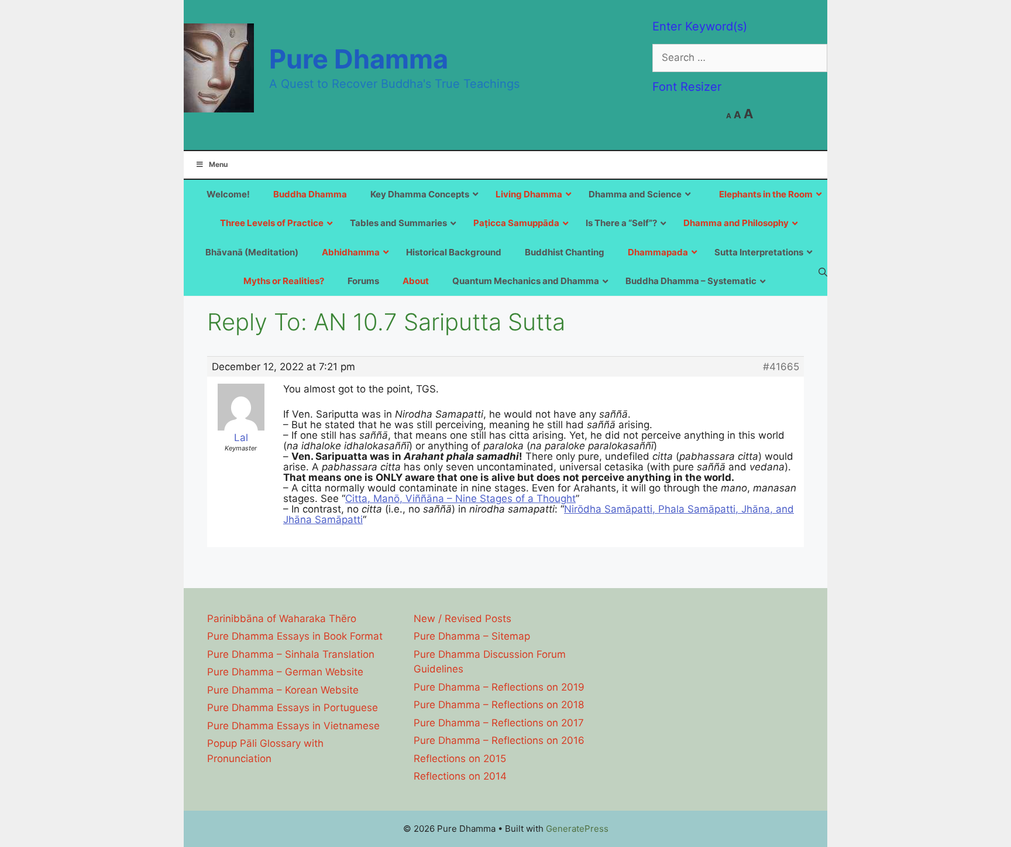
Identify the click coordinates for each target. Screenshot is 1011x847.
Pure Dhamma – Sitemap (472, 636)
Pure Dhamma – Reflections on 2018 (499, 705)
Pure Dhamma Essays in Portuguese (292, 707)
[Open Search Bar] (823, 272)
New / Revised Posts (462, 618)
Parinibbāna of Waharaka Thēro (281, 618)
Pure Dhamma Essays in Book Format (295, 636)
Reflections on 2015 (460, 758)
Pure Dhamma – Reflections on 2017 (499, 723)
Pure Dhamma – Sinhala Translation (290, 654)
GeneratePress (577, 828)
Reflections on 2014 (460, 776)
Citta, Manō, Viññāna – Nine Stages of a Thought (460, 498)
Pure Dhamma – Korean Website (283, 690)
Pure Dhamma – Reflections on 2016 (499, 740)
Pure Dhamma (358, 59)
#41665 (781, 366)
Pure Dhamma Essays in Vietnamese (293, 726)
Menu (218, 164)
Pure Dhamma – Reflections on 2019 (499, 687)
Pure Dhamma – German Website (285, 672)
